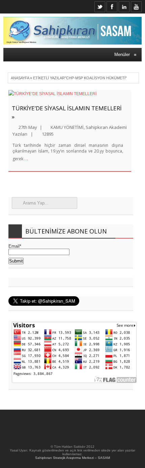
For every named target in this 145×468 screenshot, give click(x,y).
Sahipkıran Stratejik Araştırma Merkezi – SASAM (72, 458)
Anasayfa (20, 78)
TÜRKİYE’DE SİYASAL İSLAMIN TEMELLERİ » (67, 112)
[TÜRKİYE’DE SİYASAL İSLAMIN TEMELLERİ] (69, 94)
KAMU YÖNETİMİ (67, 127)
